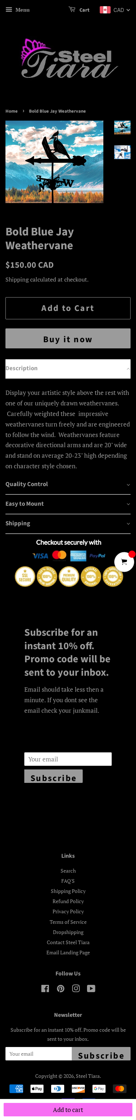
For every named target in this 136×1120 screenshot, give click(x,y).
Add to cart (68, 1109)
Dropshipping (68, 932)
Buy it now (68, 339)
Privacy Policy (68, 911)
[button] (68, 369)
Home (11, 111)
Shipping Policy (68, 890)
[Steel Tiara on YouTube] (91, 989)
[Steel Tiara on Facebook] (45, 989)
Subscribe (53, 777)
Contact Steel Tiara (68, 942)
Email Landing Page (68, 952)
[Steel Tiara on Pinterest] (61, 989)
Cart (84, 10)
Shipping (17, 279)
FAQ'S (68, 880)
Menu (22, 9)
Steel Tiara (88, 1075)
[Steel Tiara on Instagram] (76, 989)
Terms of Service (68, 921)
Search (68, 870)
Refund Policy (68, 901)
